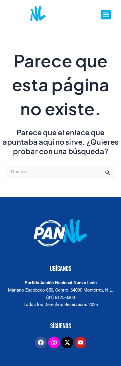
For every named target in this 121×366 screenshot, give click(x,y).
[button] (106, 14)
